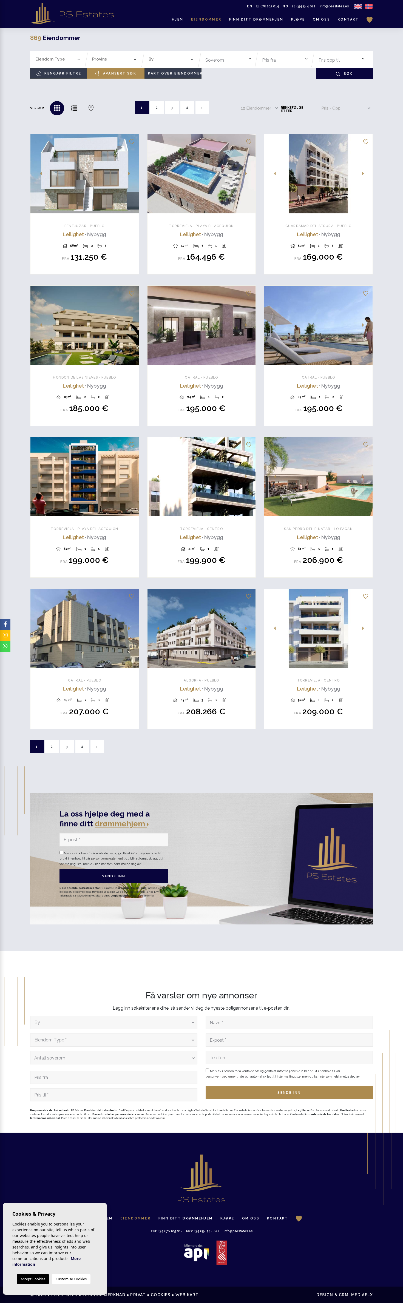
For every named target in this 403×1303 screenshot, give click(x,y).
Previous (37, 173)
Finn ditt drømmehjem (256, 19)
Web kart (186, 1295)
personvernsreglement (107, 858)
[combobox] (58, 60)
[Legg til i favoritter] (132, 141)
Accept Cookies (33, 1278)
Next (131, 173)
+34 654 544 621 (298, 6)
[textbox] (59, 59)
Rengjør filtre (62, 73)
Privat (138, 1295)
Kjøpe (298, 19)
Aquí (162, 1118)
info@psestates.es (334, 6)
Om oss (321, 19)
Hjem (177, 19)
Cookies (161, 1295)
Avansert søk (119, 73)
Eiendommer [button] (206, 19)
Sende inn (114, 876)
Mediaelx (362, 1295)
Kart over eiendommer (175, 73)
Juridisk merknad (104, 1295)
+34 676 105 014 (263, 6)
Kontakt (348, 19)
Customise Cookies (71, 1278)
